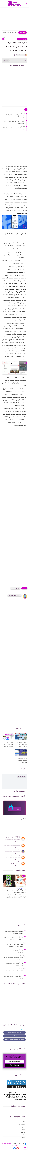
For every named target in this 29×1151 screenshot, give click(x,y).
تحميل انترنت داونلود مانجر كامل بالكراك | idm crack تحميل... (15, 945)
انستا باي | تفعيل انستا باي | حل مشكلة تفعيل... (15, 951)
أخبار (24, 1121)
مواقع (23, 1137)
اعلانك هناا (14, 1036)
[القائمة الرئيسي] (26, 3)
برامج (23, 1127)
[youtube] (17, 1148)
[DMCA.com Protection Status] (16, 1088)
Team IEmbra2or (20, 55)
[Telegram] (11, 1148)
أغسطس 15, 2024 (21, 888)
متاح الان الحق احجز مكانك (14, 1032)
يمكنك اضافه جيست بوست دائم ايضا (14, 1039)
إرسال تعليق (21, 776)
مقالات (23, 1135)
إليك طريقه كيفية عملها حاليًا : (17, 65)
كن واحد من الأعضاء (14, 809)
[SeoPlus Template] (26, 1144)
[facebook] (14, 1148)
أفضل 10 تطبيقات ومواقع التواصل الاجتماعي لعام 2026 (15, 891)
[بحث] (3, 3)
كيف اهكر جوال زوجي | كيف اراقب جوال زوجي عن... (14, 977)
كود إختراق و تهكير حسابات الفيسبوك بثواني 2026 (13, 129)
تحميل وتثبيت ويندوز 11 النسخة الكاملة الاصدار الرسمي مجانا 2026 (14, 939)
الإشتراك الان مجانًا (14, 1065)
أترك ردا (16, 841)
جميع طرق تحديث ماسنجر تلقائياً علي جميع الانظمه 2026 (14, 122)
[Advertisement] (14, 19)
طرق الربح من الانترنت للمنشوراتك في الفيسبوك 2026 (15, 116)
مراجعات (23, 1132)
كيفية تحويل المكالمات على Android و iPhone (14, 971)
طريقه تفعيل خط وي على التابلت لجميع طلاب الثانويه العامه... (9, 32)
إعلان (17, 1030)
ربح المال (22, 1129)
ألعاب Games (22, 1124)
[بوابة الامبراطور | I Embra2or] (14, 3)
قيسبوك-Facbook (22, 39)
